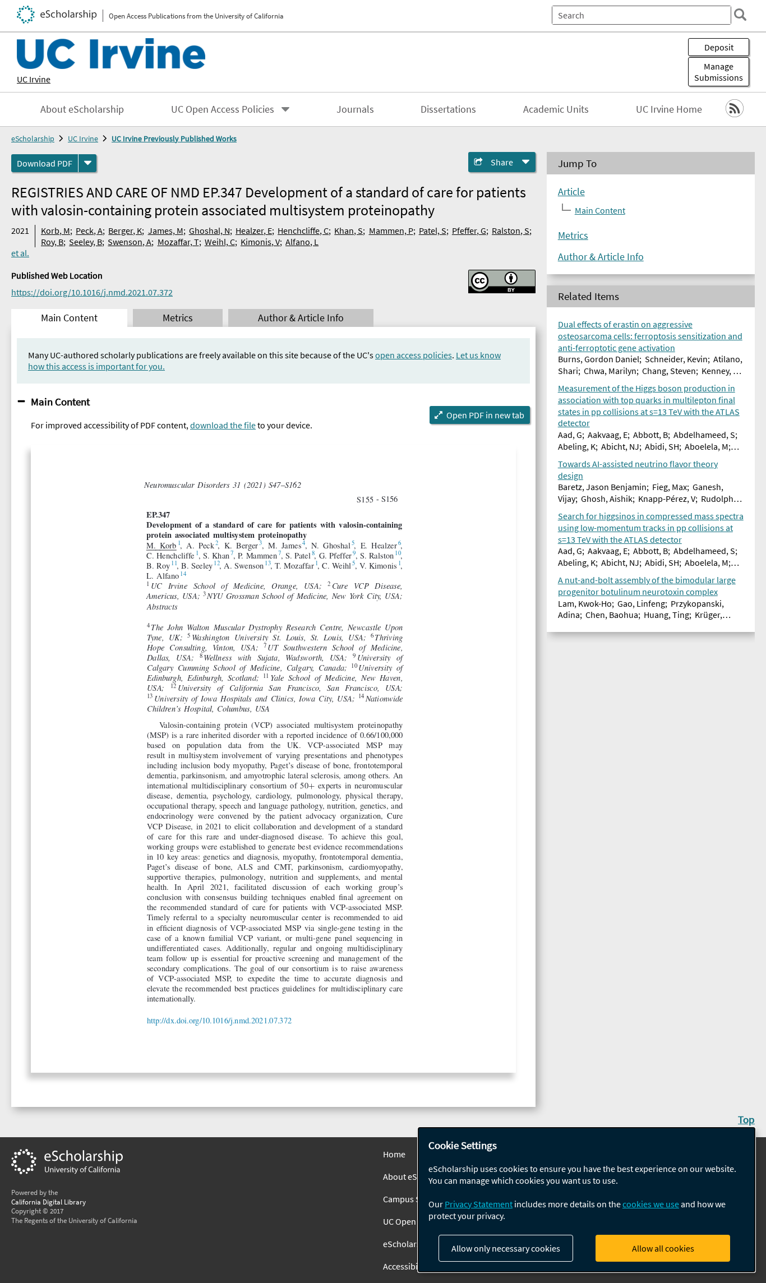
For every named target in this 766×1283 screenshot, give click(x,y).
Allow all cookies (663, 1248)
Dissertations (448, 109)
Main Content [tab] (69, 318)
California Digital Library (48, 1201)
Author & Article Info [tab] (301, 318)
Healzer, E (254, 230)
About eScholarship (82, 109)
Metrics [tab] (178, 318)
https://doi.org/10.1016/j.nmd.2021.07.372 (92, 292)
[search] (740, 15)
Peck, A (89, 230)
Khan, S (348, 230)
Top (746, 1119)
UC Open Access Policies (222, 109)
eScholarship (32, 138)
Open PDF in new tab (485, 415)
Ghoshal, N (209, 230)
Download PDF (44, 163)
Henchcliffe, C (303, 230)
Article (571, 191)
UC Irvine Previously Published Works (174, 138)
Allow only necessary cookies (505, 1248)
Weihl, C (220, 241)
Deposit (718, 47)
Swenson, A (129, 241)
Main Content (60, 401)
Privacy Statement (479, 1204)
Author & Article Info (601, 256)
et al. (20, 253)
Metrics (573, 235)
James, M (165, 230)
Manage (718, 72)
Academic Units (556, 109)
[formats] (87, 163)
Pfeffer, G (469, 230)
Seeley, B (85, 241)
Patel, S (432, 230)
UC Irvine (33, 79)
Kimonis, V (260, 241)
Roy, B (52, 241)
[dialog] (586, 1200)
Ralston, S (510, 230)
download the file (223, 425)
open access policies (413, 355)
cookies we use (650, 1204)
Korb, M (55, 230)
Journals (355, 109)
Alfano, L (302, 241)
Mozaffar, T (178, 241)
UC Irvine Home (669, 109)
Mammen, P (391, 230)
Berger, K (125, 230)
